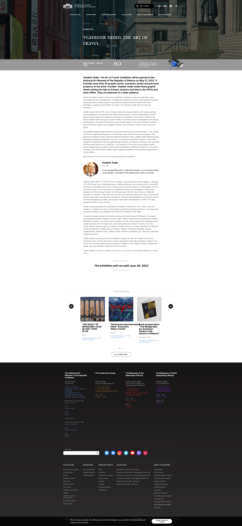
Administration (158, 469)
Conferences (103, 490)
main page (86, 24)
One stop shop (158, 499)
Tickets (65, 475)
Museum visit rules (69, 478)
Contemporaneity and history (163, 475)
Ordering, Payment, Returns (162, 501)
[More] (92, 320)
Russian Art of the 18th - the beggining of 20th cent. (133, 478)
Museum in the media (160, 493)
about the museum (145, 14)
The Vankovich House (105, 373)
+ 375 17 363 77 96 (102, 387)
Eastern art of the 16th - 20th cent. (127, 484)
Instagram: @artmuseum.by (74, 395)
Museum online (68, 472)
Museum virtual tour (160, 481)
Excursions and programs (71, 469)
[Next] (170, 306)
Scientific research (160, 487)
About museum (158, 472)
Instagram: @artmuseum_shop (75, 397)
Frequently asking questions (163, 496)
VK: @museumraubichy (134, 395)
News (100, 469)
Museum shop (67, 503)
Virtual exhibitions (88, 475)
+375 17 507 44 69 (132, 389)
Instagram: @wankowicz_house (106, 391)
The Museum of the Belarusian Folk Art (135, 374)
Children (66, 493)
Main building (144, 67)
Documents (157, 490)
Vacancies (157, 507)
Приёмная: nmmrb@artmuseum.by (72, 392)
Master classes (103, 478)
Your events (67, 487)
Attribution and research (70, 490)
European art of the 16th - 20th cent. (128, 481)
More (84, 339)
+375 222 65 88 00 (163, 387)
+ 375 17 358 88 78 (102, 389)
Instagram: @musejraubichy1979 (137, 393)
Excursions (102, 472)
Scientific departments (161, 484)
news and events (109, 14)
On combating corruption (162, 504)
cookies (84, 520)
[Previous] (71, 306)
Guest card (66, 481)
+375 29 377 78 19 (71, 387)
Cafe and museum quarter (162, 478)
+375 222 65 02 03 (163, 389)
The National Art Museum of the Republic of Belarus (76, 375)
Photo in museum (68, 484)
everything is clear (162, 521)
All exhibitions (121, 354)
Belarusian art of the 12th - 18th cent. (128, 469)
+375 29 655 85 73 (132, 391)
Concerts (101, 484)
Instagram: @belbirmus (164, 391)
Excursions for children (106, 475)
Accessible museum (69, 501)
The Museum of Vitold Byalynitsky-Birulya (166, 374)
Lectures (101, 481)
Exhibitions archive (89, 472)
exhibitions (91, 14)
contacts (162, 14)
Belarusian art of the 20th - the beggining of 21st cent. (133, 475)
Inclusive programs (104, 487)
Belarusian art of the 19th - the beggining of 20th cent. (133, 472)
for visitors (75, 14)
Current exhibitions (89, 469)
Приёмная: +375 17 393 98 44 (75, 389)
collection (126, 14)
